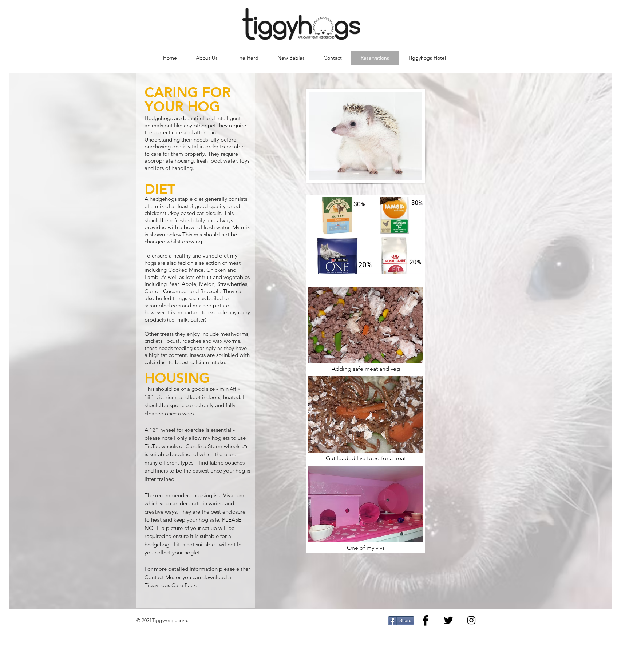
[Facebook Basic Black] (425, 620)
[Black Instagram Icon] (471, 620)
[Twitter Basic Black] (448, 620)
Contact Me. (159, 577)
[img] (365, 240)
